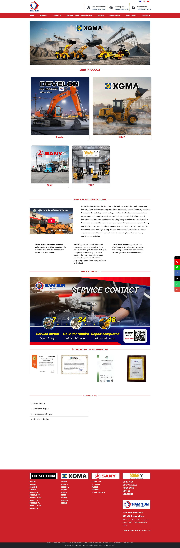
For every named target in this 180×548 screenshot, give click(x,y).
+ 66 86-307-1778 (144, 9)
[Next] (145, 42)
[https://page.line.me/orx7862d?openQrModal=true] (177, 267)
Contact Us (128, 542)
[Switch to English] (144, 1)
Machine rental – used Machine (82, 542)
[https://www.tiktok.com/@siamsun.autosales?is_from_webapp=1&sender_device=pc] (177, 278)
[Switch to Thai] (140, 1)
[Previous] (34, 42)
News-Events (117, 542)
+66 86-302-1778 (98, 9)
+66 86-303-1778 (121, 9)
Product (65, 542)
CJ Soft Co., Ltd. (109, 545)
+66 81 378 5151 (142, 530)
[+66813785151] (177, 284)
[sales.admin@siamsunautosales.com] (177, 289)
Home (32, 15)
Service (98, 542)
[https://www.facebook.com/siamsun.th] (177, 273)
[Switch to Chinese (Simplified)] (148, 1)
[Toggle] (32, 403)
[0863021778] (177, 262)
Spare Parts (107, 542)
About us (43, 15)
